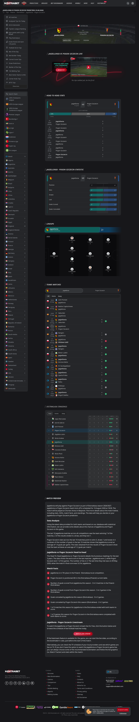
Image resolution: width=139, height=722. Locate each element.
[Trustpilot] (22, 707)
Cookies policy (100, 713)
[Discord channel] (32, 683)
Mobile (77, 3)
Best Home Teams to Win (17, 75)
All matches (13, 17)
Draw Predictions (15, 63)
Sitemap (80, 694)
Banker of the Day (15, 67)
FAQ (78, 676)
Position (51, 185)
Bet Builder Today (15, 55)
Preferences (123, 713)
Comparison (52, 682)
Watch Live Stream (83, 634)
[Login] (132, 3)
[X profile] (11, 683)
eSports (50, 691)
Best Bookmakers (57, 3)
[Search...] (128, 3)
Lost (50, 199)
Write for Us (81, 685)
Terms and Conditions (84, 688)
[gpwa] (31, 707)
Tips (7, 12)
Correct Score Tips (15, 59)
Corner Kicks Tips (15, 79)
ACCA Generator (14, 25)
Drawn (51, 195)
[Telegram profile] (28, 683)
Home (54, 296)
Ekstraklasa (20, 12)
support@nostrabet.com (114, 686)
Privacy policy (82, 691)
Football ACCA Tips (15, 48)
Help (92, 3)
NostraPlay (101, 3)
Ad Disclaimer (82, 697)
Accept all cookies (123, 710)
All (48, 296)
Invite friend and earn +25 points (16, 43)
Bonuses (44, 3)
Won (50, 190)
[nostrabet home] (12, 671)
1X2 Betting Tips (14, 71)
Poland (12, 12)
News (85, 3)
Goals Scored (53, 204)
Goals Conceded (54, 209)
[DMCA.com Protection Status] (55, 707)
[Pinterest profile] (15, 683)
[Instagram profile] (19, 683)
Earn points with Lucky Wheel (16, 33)
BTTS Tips (12, 83)
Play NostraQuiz (14, 38)
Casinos (69, 3)
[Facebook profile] (6, 683)
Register (61, 70)
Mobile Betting (53, 688)
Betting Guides (53, 694)
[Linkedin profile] (24, 683)
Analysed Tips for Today (17, 21)
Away (60, 296)
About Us (80, 682)
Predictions (34, 3)
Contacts (80, 679)
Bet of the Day (14, 52)
